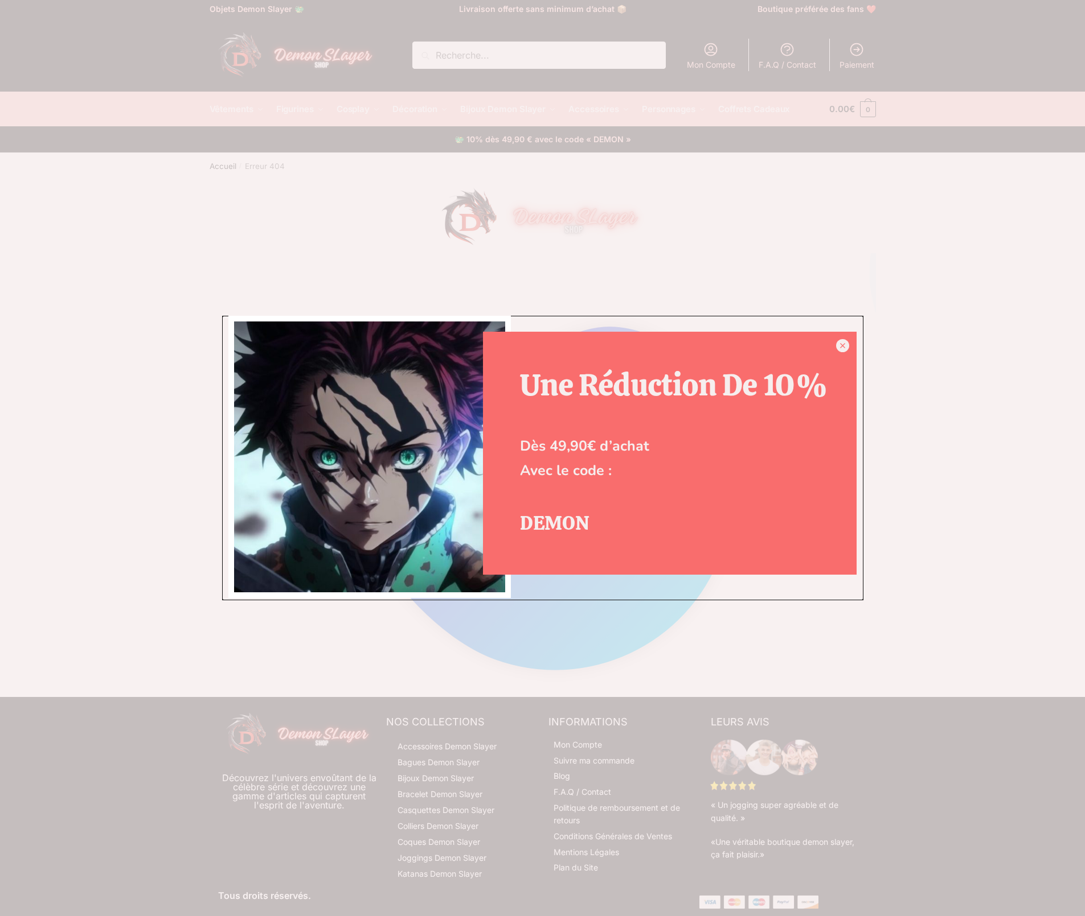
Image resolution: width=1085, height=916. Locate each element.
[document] (542, 458)
